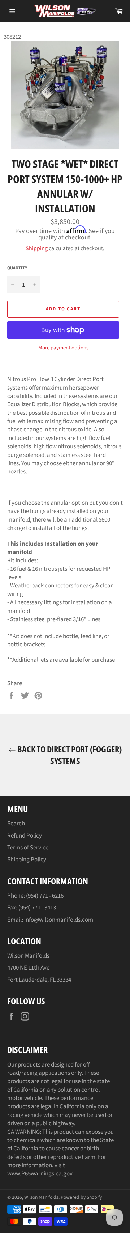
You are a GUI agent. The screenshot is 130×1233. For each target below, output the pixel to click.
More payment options (63, 348)
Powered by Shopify (81, 1197)
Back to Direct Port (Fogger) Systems (69, 755)
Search (16, 823)
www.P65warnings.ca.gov (40, 1173)
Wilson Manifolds (41, 1197)
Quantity (17, 268)
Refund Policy (24, 835)
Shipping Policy (26, 859)
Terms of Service (27, 847)
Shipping (37, 248)
